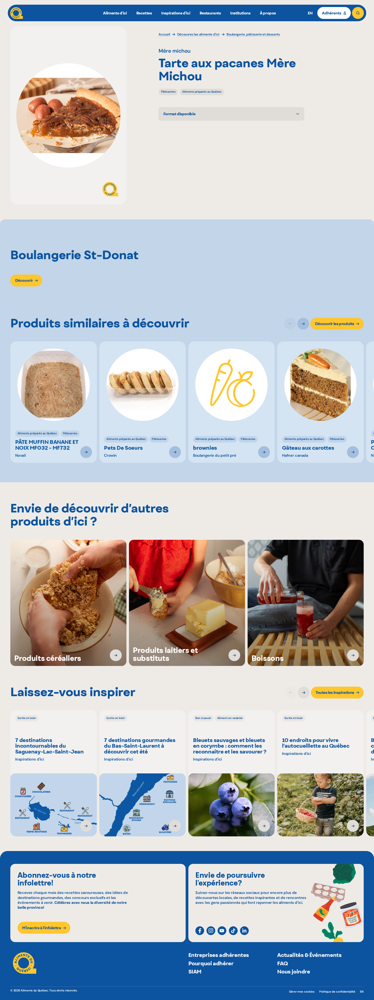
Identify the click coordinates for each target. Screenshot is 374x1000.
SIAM (194, 971)
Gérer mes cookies (302, 992)
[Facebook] (199, 930)
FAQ (282, 963)
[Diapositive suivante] (303, 324)
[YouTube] (222, 930)
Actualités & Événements (309, 955)
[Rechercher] (358, 13)
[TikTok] (233, 930)
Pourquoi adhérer (211, 963)
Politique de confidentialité (337, 992)
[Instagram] (210, 930)
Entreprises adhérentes (218, 955)
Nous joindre (293, 971)
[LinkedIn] (244, 930)
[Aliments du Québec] (16, 13)
